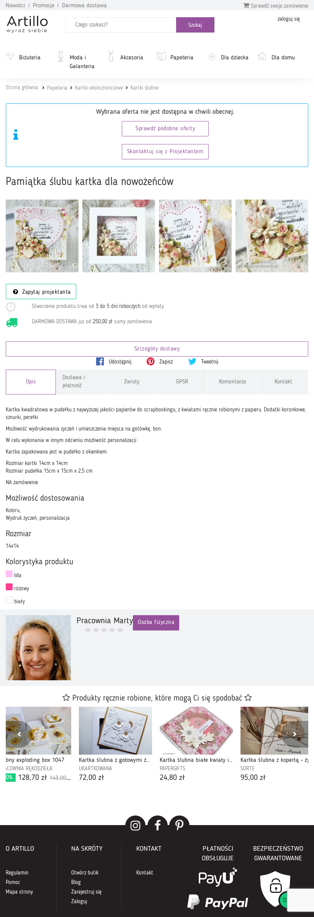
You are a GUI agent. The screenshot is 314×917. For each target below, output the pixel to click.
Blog (76, 882)
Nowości (15, 6)
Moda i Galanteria (82, 62)
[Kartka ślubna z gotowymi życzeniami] (115, 731)
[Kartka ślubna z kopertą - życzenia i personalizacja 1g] (277, 731)
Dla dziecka (235, 58)
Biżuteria (30, 58)
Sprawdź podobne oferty (165, 129)
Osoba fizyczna (156, 623)
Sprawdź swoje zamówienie (278, 6)
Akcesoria (131, 58)
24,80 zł (172, 778)
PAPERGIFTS (172, 768)
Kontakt (283, 382)
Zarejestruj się (86, 892)
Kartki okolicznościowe (99, 88)
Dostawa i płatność (73, 382)
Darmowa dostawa (84, 6)
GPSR (182, 382)
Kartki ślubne (145, 88)
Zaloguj (79, 901)
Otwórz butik (84, 873)
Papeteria (181, 58)
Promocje (43, 6)
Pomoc (13, 882)
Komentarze (232, 382)
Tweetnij (209, 362)
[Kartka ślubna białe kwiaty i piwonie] (196, 731)
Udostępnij (119, 362)
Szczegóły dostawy (157, 349)
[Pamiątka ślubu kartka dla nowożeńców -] (118, 236)
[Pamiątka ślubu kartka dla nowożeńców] (42, 236)
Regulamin (17, 873)
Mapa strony (19, 892)
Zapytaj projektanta (45, 292)
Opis (31, 382)
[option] (115, 745)
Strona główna (22, 87)
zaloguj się (289, 19)
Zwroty (131, 382)
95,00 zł (253, 778)
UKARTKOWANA (95, 768)
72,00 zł (91, 778)
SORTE (247, 768)
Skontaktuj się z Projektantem (165, 152)
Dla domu (283, 58)
